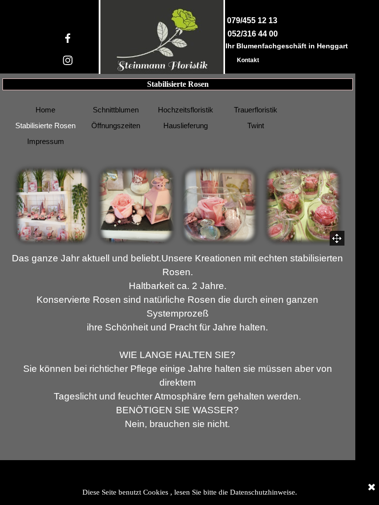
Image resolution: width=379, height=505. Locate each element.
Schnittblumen (116, 110)
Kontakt (248, 60)
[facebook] (68, 38)
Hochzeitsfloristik (185, 110)
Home (45, 110)
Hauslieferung (185, 126)
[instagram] (68, 60)
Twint (255, 126)
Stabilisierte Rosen (45, 126)
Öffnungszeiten (115, 126)
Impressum (45, 141)
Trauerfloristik (255, 110)
